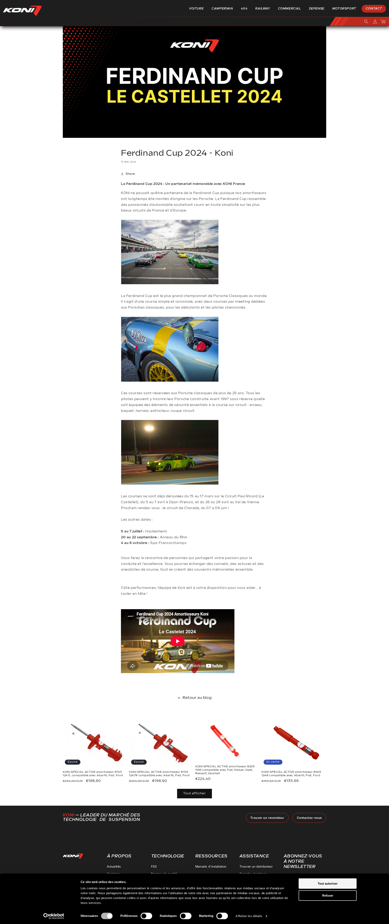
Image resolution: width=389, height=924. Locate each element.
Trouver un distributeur (256, 866)
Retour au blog (197, 698)
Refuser (327, 895)
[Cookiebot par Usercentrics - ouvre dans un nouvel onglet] (54, 916)
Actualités (114, 866)
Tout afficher (194, 794)
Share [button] (130, 173)
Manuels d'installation (211, 866)
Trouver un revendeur (267, 817)
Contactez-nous (309, 817)
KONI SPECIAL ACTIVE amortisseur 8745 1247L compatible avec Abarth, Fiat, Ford (93, 773)
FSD (154, 866)
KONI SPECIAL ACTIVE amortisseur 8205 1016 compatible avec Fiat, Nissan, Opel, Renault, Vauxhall (225, 770)
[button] (198, 8)
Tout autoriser (328, 883)
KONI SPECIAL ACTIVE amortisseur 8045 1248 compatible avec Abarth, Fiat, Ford (291, 773)
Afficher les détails (248, 916)
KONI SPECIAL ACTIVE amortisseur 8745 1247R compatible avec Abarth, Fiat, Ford (159, 773)
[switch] (146, 916)
